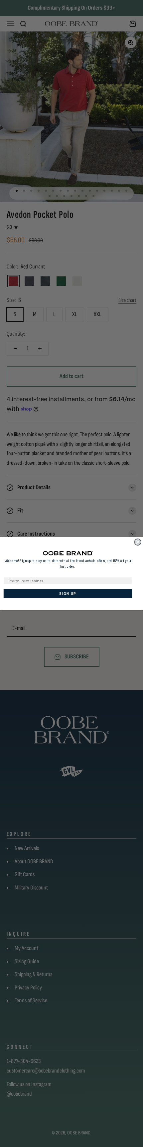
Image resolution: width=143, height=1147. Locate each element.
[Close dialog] (137, 542)
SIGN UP (67, 594)
